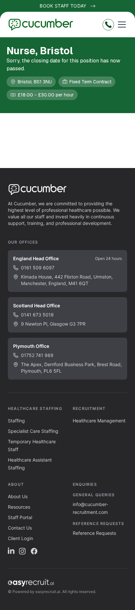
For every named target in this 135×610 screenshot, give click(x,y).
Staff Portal (20, 517)
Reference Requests (94, 533)
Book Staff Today (63, 5)
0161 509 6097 (37, 267)
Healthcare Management (99, 420)
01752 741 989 (37, 355)
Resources (19, 507)
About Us (18, 496)
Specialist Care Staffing (33, 431)
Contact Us (20, 528)
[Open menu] (122, 24)
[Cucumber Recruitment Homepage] (43, 24)
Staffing (16, 420)
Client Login (20, 538)
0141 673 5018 (37, 314)
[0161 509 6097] (108, 24)
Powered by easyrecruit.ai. (36, 591)
